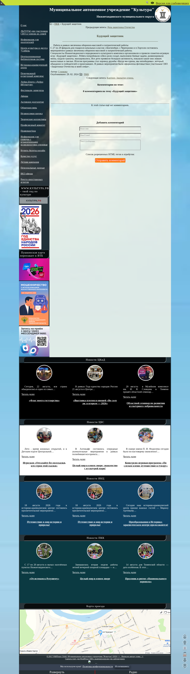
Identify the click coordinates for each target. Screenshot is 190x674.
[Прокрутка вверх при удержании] (185, 642)
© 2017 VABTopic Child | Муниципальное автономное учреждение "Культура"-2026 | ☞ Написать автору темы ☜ (95, 656)
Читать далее (33, 394)
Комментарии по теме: (110, 84)
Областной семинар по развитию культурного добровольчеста (101, 405)
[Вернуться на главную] (50, 24)
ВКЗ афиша (27, 173)
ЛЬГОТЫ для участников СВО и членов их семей (34, 32)
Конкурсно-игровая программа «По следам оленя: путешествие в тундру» (107, 464)
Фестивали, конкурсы (32, 90)
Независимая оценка (32, 113)
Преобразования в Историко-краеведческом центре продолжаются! (107, 523)
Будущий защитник (110, 36)
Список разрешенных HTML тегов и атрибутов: (110, 154)
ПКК (56, 24)
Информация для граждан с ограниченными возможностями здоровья (34, 140)
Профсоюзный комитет (33, 125)
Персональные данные (33, 168)
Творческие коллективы (33, 119)
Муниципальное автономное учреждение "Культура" (101, 9)
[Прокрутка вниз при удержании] (185, 660)
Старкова (62, 71)
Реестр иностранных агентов (32, 180)
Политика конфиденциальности (98, 666)
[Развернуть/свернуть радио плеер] (57, 672)
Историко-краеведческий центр (34, 66)
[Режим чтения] (185, 654)
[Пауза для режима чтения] (185, 648)
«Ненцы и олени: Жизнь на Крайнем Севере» (158, 467)
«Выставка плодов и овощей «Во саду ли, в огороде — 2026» (50, 402)
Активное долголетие (32, 102)
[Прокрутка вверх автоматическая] (185, 636)
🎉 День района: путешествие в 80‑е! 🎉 (158, 524)
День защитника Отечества (121, 27)
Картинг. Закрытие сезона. (120, 78)
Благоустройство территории (151, 403)
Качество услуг (29, 156)
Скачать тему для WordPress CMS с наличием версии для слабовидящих (95, 659)
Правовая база (28, 131)
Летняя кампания (30, 162)
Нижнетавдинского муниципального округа (125, 16)
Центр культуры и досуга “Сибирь (34, 49)
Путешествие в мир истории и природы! (56, 523)
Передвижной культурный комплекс (32, 74)
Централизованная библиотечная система (33, 57)
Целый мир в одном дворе (59, 578)
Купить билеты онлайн (33, 150)
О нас (24, 25)
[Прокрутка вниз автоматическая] (185, 666)
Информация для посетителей (30, 40)
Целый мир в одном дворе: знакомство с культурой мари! (56, 467)
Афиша (24, 96)
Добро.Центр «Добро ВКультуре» (32, 83)
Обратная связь (29, 107)
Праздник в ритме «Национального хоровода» (110, 580)
